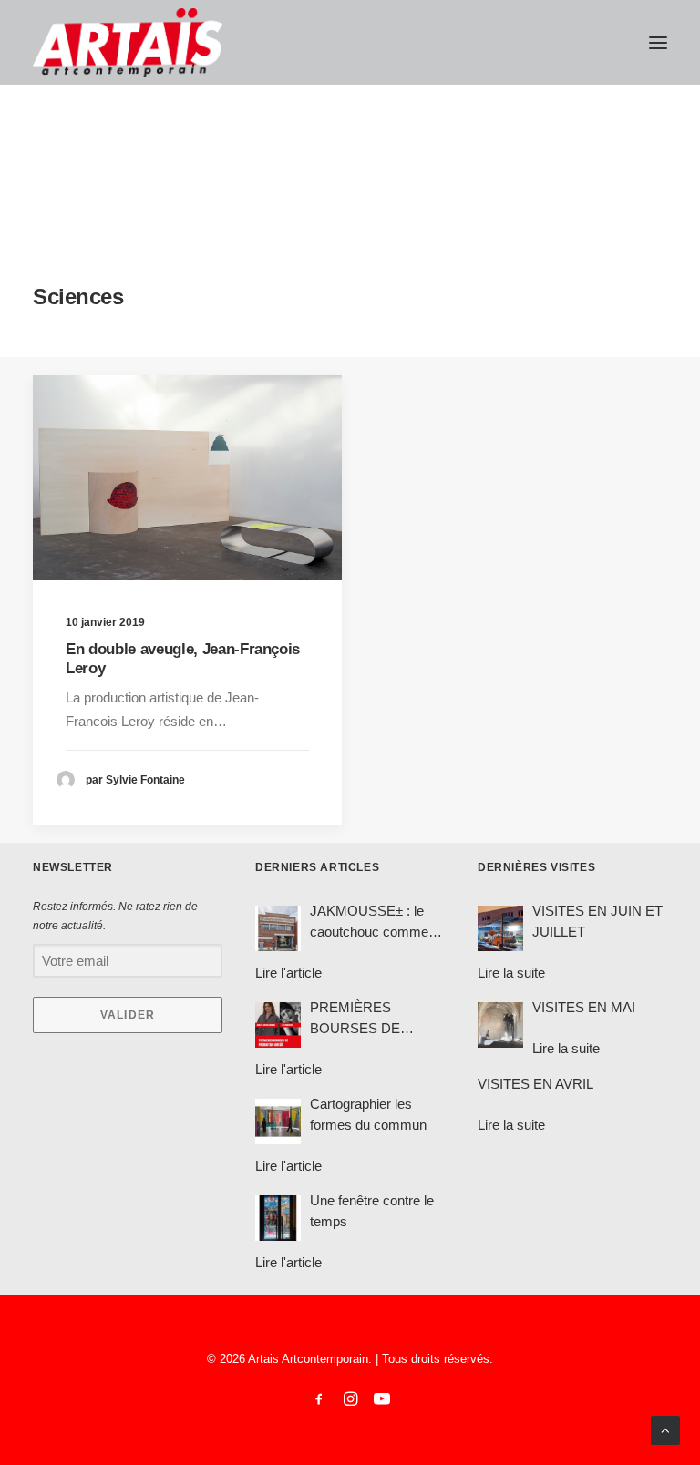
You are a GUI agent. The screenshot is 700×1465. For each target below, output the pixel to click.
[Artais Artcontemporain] (127, 42)
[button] (658, 42)
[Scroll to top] (665, 1429)
